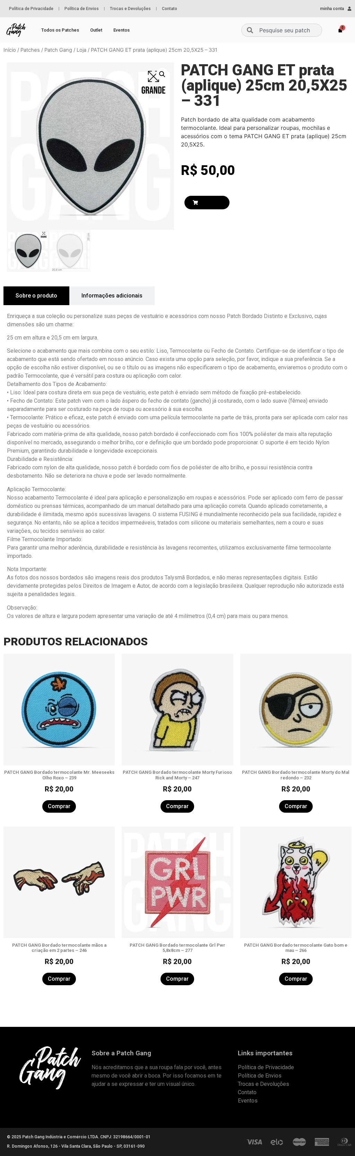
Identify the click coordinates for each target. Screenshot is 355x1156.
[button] (162, 74)
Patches (30, 50)
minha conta (332, 8)
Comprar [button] (59, 806)
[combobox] (281, 30)
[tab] (36, 295)
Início (9, 50)
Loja (81, 50)
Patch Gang (58, 50)
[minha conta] (349, 9)
